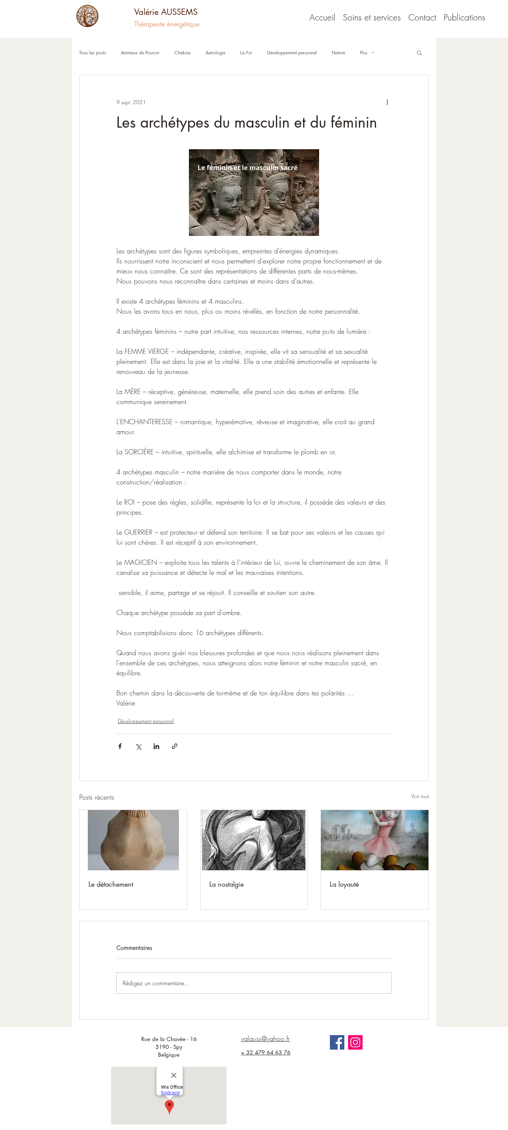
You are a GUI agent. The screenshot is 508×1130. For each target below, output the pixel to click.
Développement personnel (292, 52)
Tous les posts (92, 52)
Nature (338, 52)
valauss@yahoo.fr (265, 1038)
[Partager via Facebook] (119, 746)
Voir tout (420, 796)
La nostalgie (226, 884)
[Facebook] (337, 1042)
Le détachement (111, 884)
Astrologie (215, 52)
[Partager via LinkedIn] (156, 746)
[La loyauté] (374, 840)
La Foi (246, 52)
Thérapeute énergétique (166, 23)
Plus (363, 52)
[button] (419, 52)
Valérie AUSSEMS (165, 12)
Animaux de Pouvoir (140, 52)
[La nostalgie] (254, 840)
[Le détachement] (133, 840)
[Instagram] (355, 1042)
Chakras (182, 52)
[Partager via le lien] (174, 746)
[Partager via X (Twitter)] (138, 746)
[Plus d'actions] (387, 101)
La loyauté (344, 884)
